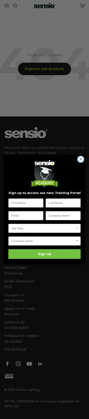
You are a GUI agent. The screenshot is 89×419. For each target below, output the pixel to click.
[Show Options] (77, 228)
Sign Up (44, 254)
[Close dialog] (81, 159)
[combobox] (43, 228)
